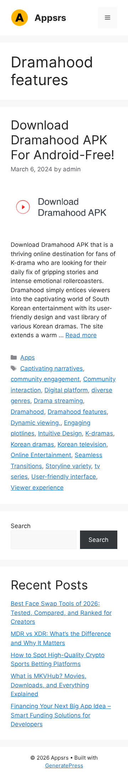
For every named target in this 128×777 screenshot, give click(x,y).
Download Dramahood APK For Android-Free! (62, 139)
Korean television (82, 444)
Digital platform (66, 390)
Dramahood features (77, 411)
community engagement (45, 379)
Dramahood (27, 411)
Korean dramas (32, 444)
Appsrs (50, 17)
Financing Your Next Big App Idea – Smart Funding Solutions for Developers (61, 715)
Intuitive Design (60, 433)
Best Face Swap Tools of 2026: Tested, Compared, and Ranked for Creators (61, 612)
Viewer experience (37, 487)
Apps (27, 357)
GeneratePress (64, 765)
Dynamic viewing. (35, 422)
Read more (81, 335)
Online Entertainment (41, 455)
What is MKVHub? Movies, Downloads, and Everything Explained (50, 685)
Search (21, 525)
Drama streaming (58, 400)
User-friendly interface (63, 476)
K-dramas (99, 433)
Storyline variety (68, 466)
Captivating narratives (51, 368)
